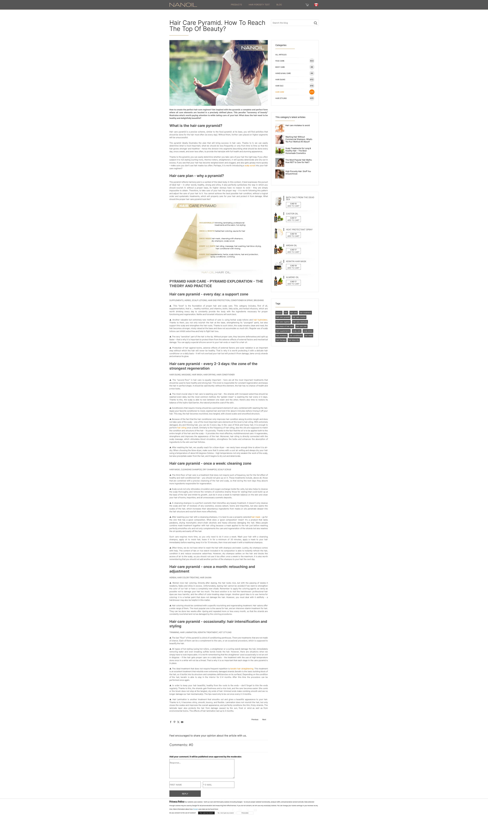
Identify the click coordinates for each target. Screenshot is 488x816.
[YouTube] (182, 722)
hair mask (255, 517)
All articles (280, 55)
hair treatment (305, 313)
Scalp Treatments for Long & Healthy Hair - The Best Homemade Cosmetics (298, 150)
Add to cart (293, 206)
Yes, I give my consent (206, 813)
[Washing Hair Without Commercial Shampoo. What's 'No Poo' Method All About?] (279, 139)
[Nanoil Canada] (183, 4)
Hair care (294, 92)
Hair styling (294, 98)
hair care (293, 313)
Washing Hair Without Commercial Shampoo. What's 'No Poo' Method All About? (298, 139)
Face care (294, 61)
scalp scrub (250, 165)
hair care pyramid (283, 317)
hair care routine (299, 317)
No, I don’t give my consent (226, 813)
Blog (279, 4)
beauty (279, 313)
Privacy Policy (176, 801)
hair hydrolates (260, 320)
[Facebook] (170, 722)
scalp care (297, 331)
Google (195, 809)
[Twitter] (178, 722)
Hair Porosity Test (259, 4)
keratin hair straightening (241, 668)
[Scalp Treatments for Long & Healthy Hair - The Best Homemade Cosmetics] (279, 151)
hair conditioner (296, 335)
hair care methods (300, 322)
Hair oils (294, 86)
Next (264, 719)
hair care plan (301, 326)
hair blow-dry (293, 340)
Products (236, 4)
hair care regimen (283, 322)
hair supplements (283, 331)
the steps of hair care (284, 326)
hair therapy (281, 340)
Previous (254, 719)
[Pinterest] (174, 722)
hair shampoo (281, 335)
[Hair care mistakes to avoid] (279, 128)
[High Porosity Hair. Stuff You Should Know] (279, 174)
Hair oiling (294, 79)
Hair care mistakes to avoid (297, 125)
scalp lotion (307, 331)
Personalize (245, 813)
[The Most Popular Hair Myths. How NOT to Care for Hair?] (279, 162)
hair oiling (181, 427)
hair (285, 313)
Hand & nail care (294, 73)
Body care (294, 67)
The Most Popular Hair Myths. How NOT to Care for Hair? (298, 161)
